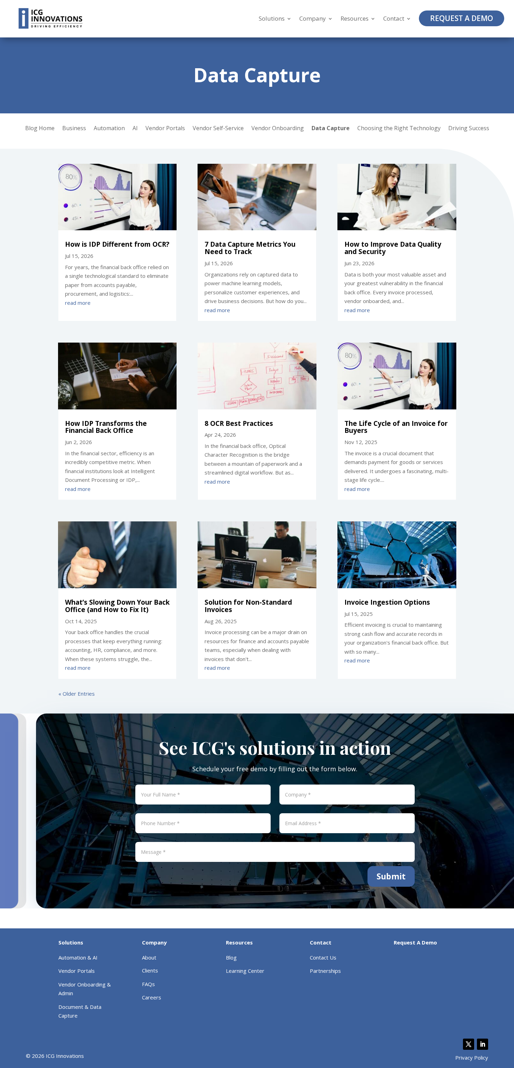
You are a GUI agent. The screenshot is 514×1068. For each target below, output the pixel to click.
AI (135, 129)
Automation (109, 129)
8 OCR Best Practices (239, 423)
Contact (393, 18)
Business (74, 129)
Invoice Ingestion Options (387, 602)
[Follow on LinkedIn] (482, 1044)
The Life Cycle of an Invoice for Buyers (396, 427)
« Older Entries (76, 693)
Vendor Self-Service (218, 129)
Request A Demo (461, 18)
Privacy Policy (471, 1057)
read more (78, 302)
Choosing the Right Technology (399, 129)
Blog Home (40, 129)
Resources (355, 18)
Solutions (272, 18)
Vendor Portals (165, 129)
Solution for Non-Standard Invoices (248, 606)
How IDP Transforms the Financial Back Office (106, 427)
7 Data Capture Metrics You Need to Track (250, 248)
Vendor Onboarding (277, 129)
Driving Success (468, 129)
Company (312, 18)
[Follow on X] (468, 1044)
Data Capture (331, 129)
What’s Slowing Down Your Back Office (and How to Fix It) (117, 606)
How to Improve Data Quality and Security (392, 248)
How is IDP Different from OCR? (117, 244)
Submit (391, 876)
